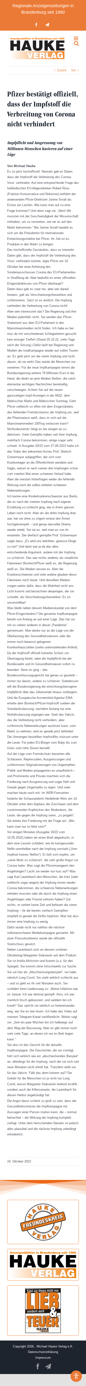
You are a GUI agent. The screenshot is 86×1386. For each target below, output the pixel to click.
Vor (73, 70)
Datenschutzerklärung (43, 1352)
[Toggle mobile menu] (76, 38)
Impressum (43, 1357)
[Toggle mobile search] (76, 43)
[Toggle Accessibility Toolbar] (76, 1376)
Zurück (62, 70)
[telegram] (48, 1366)
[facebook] (38, 1366)
